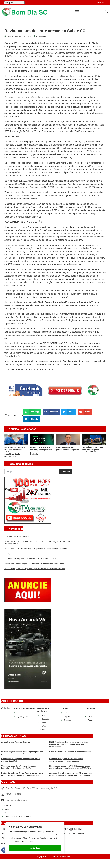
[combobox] (31, 471)
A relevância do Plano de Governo (17, 536)
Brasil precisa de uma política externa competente (23, 554)
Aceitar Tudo (35, 848)
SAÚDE (81, 834)
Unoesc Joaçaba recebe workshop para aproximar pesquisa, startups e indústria (35, 549)
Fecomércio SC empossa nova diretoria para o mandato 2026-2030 (92, 449)
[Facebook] (4, 850)
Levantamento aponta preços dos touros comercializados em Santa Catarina (34, 564)
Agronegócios (41, 36)
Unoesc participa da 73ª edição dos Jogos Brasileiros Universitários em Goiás (34, 569)
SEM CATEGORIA (68, 834)
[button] (77, 11)
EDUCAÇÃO (77, 829)
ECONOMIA (65, 829)
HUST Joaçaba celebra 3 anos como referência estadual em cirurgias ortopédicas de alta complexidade (14, 452)
